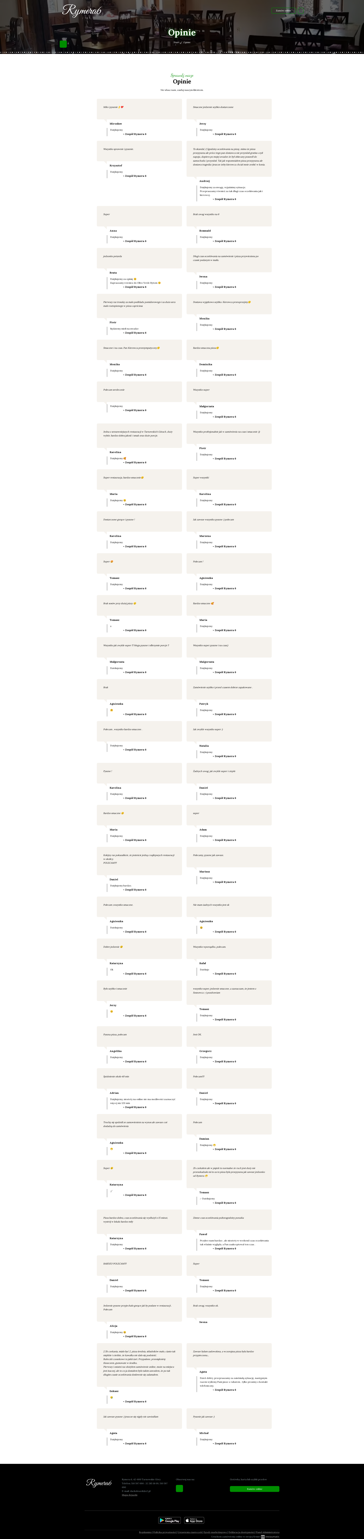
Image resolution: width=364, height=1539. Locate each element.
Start (176, 42)
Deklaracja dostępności (242, 1532)
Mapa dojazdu (129, 1494)
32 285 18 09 (152, 1483)
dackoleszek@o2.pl (140, 1491)
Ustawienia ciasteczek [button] (190, 1532)
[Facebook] (63, 44)
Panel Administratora (267, 1532)
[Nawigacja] (301, 11)
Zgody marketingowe (216, 1532)
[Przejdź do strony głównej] (82, 10)
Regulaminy (145, 1532)
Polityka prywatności (164, 1532)
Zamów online (283, 10)
